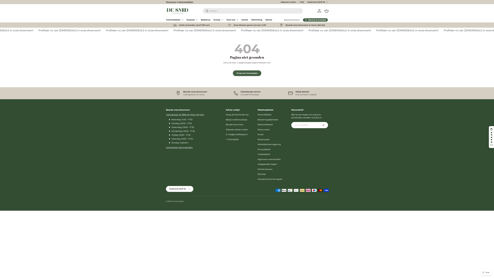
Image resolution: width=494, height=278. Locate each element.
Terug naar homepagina (247, 73)
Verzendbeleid (264, 114)
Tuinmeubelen (173, 20)
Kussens (191, 20)
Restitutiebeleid (265, 124)
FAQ (302, 2)
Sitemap (262, 174)
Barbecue (205, 20)
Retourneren (264, 129)
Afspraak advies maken (237, 129)
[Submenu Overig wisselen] (222, 19)
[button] (326, 11)
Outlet (244, 20)
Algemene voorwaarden (269, 159)
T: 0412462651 (232, 139)
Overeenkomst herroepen (270, 179)
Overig (216, 20)
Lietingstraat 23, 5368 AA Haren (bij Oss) (185, 114)
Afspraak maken (288, 2)
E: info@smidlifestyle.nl (237, 134)
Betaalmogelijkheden (268, 119)
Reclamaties (263, 139)
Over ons (230, 20)
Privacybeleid (264, 149)
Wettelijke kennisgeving (269, 144)
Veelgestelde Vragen (267, 164)
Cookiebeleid (264, 154)
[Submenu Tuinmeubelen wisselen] (182, 19)
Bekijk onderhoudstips (236, 119)
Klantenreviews (292, 20)
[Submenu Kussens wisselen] (196, 19)
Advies (268, 20)
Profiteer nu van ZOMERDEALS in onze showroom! (67, 30)
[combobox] (253, 11)
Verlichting (256, 20)
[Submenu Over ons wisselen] (237, 19)
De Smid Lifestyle (177, 201)
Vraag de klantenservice (237, 114)
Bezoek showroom (235, 124)
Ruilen (261, 134)
